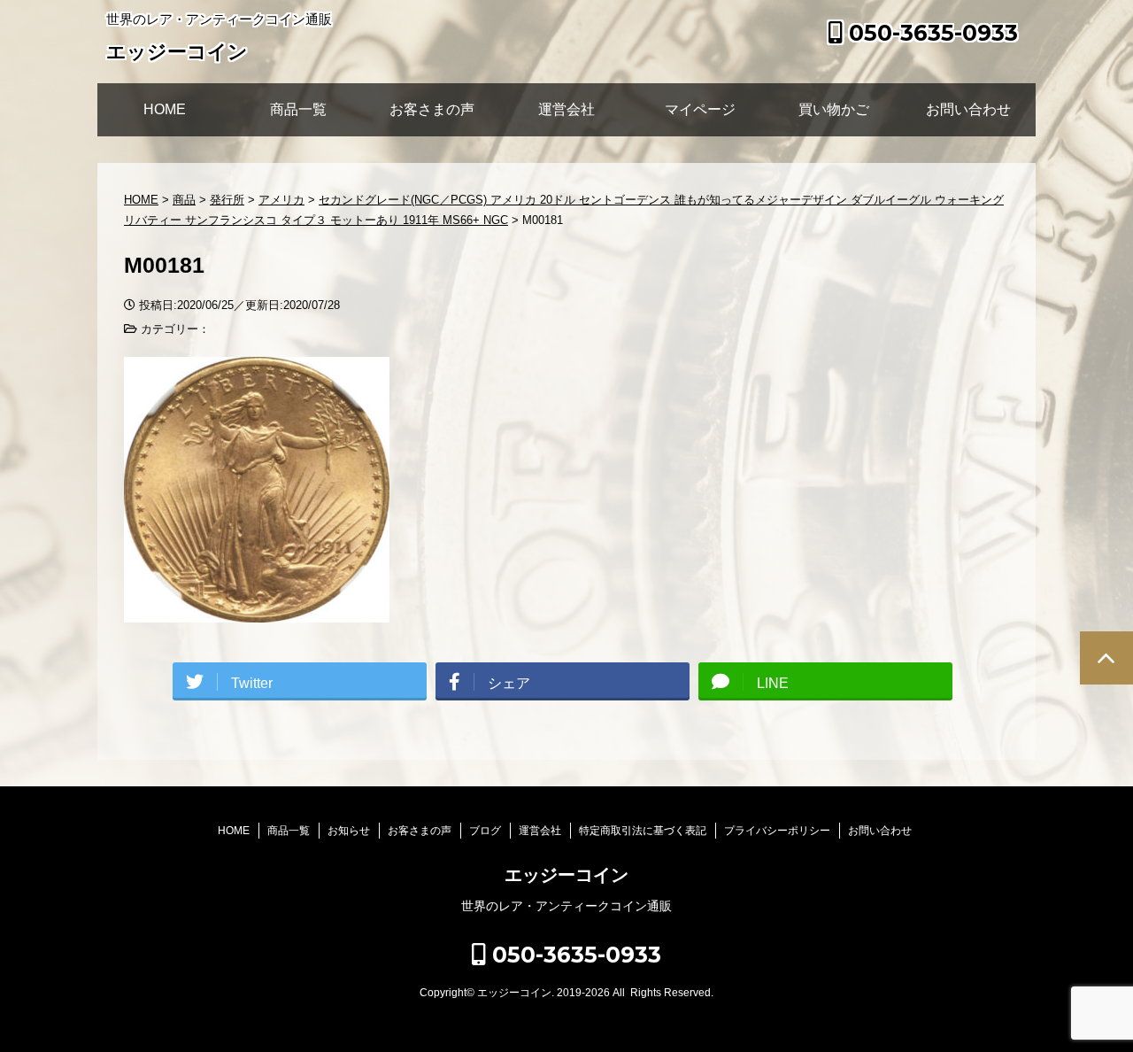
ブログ (485, 830)
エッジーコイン (177, 52)
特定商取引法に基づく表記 (642, 830)
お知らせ (349, 830)
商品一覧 (298, 109)
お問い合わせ (968, 109)
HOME (164, 109)
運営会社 (566, 109)
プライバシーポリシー (777, 830)
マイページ (700, 109)
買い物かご (833, 109)
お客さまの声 (431, 109)
